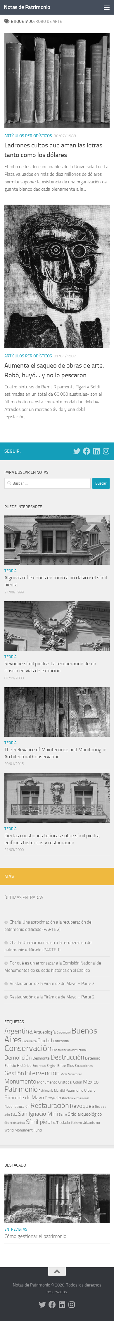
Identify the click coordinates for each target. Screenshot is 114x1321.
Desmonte (41, 1058)
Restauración (49, 1105)
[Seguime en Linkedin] (96, 451)
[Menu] (106, 7)
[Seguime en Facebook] (86, 451)
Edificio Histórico (18, 1065)
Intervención (42, 1073)
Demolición (18, 1057)
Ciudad (44, 1041)
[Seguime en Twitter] (77, 451)
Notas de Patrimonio (27, 7)
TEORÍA (10, 571)
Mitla (64, 1074)
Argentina (18, 1031)
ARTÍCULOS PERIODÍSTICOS (28, 135)
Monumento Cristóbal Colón (59, 1082)
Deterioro (92, 1058)
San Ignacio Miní (38, 1113)
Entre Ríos (65, 1065)
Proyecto (53, 1097)
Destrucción (67, 1057)
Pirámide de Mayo (24, 1098)
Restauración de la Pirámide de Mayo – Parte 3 (52, 983)
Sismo (63, 1115)
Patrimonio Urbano (80, 1090)
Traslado (63, 1122)
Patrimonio (21, 1089)
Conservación (27, 1048)
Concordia (61, 1041)
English (51, 1066)
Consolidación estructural (69, 1050)
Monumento (20, 1081)
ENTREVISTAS (15, 1229)
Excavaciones (84, 1066)
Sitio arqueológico (85, 1114)
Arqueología (45, 1032)
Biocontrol (63, 1032)
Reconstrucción (17, 1106)
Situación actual (14, 1123)
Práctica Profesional (75, 1098)
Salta (14, 1115)
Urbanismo (91, 1122)
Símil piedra (41, 1121)
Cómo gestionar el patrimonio (35, 1236)
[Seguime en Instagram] (106, 451)
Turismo (76, 1123)
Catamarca (30, 1041)
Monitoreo (75, 1074)
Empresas (39, 1066)
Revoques (82, 1106)
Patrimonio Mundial (52, 1091)
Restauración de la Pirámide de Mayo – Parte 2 (52, 997)
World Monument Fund (23, 1130)
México (91, 1082)
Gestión (14, 1073)
